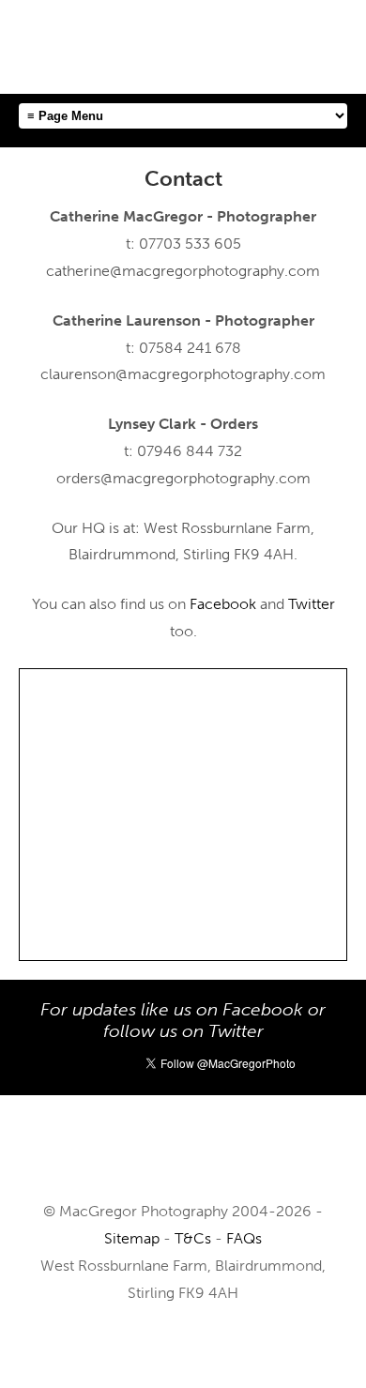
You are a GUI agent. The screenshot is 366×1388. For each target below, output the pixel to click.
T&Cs (193, 1238)
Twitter (311, 604)
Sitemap (132, 1238)
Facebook (223, 604)
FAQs (244, 1238)
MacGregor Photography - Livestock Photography (183, 1156)
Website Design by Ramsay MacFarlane (183, 1349)
